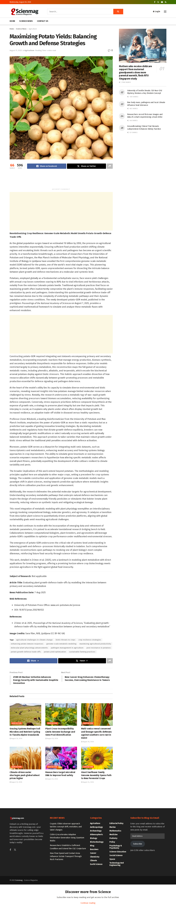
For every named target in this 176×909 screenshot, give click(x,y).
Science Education (117, 852)
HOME (12, 21)
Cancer (93, 853)
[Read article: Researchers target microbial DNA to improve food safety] (61, 758)
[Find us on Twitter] (158, 2)
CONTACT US (42, 21)
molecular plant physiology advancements (29, 648)
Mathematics (115, 831)
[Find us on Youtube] (162, 2)
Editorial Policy (116, 823)
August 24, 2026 (88, 782)
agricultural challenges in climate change (34, 640)
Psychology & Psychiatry (115, 846)
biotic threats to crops (65, 640)
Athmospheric (96, 834)
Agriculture (33, 29)
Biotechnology (96, 842)
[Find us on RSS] (165, 2)
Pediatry (113, 838)
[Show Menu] (165, 12)
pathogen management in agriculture (67, 648)
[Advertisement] (61, 180)
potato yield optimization (55, 652)
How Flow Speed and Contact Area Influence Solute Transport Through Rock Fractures (66, 856)
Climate (93, 860)
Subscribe (137, 844)
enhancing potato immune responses (27, 644)
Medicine (113, 834)
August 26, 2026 (16, 738)
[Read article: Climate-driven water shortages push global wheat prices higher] (25, 758)
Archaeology (95, 831)
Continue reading (88, 903)
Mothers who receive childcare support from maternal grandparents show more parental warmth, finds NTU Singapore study (135, 72)
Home (12, 29)
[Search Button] (118, 11)
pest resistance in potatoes (99, 648)
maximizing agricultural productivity (95, 644)
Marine (112, 827)
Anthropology (96, 827)
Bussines (94, 849)
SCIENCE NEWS (26, 21)
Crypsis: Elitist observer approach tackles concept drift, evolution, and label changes (66, 826)
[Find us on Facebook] (154, 2)
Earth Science (96, 864)
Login (157, 11)
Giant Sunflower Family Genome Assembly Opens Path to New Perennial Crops (96, 775)
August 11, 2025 (16, 50)
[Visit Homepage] (24, 12)
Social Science (116, 855)
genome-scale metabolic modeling (61, 644)
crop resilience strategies (90, 640)
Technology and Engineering (116, 864)
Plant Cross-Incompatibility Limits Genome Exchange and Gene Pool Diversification (60, 731)
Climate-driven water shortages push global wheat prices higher (24, 775)
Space (112, 859)
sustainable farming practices (82, 652)
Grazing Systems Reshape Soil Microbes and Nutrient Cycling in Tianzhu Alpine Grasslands (25, 731)
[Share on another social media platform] (110, 166)
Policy (112, 842)
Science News (21, 29)
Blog (92, 845)
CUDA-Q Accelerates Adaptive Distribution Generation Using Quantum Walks (67, 837)
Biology (93, 838)
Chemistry (94, 857)
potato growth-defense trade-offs (26, 652)
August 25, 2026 (16, 782)
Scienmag (19, 880)
